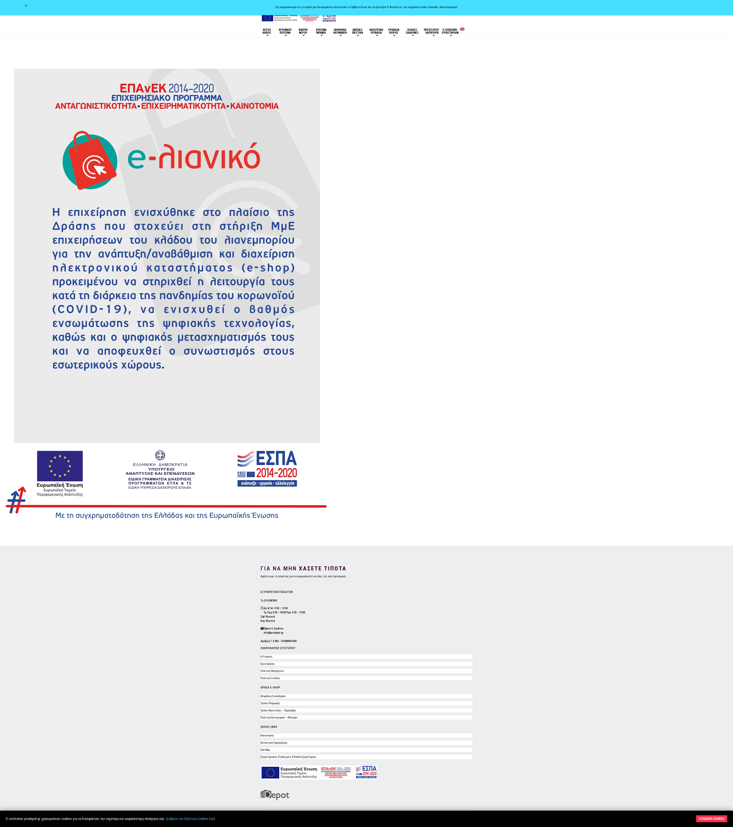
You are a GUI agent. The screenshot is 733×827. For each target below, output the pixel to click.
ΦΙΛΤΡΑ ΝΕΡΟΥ (303, 31)
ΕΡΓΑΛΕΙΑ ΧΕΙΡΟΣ (393, 31)
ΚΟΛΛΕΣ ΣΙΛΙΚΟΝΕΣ (412, 31)
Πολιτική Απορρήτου (272, 670)
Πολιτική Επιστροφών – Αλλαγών (279, 717)
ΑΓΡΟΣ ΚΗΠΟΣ (266, 31)
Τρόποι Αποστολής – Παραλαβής (278, 710)
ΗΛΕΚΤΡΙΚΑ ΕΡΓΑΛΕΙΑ (376, 31)
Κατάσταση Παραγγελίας (274, 742)
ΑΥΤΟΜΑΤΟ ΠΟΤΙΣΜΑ (285, 31)
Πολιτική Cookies (270, 678)
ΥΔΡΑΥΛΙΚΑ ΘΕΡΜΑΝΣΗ (340, 31)
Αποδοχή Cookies (711, 819)
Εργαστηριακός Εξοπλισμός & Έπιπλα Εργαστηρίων (288, 756)
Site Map (265, 749)
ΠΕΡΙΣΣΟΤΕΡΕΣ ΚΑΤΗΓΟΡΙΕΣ (431, 31)
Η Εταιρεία (266, 656)
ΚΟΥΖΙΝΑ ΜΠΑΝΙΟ (321, 31)
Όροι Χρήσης (268, 663)
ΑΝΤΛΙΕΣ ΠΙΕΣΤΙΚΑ (357, 31)
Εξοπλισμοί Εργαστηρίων (449, 31)
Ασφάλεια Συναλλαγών (273, 696)
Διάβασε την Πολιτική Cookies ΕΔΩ (190, 819)
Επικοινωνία (267, 735)
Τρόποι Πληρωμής (270, 703)
